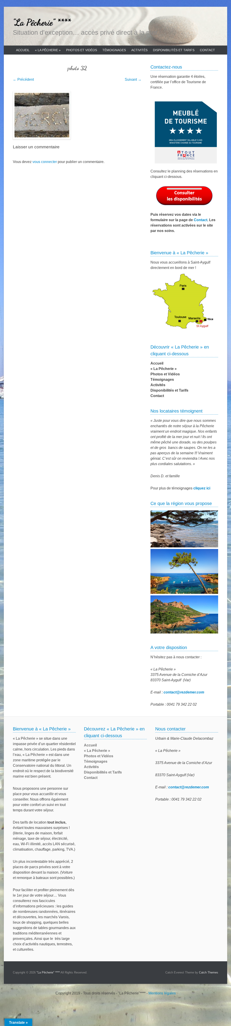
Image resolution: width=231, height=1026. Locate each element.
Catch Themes (208, 972)
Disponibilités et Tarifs (173, 50)
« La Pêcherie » (48, 50)
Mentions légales (162, 993)
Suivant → (133, 79)
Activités (139, 50)
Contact (207, 50)
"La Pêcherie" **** (42, 22)
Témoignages (114, 50)
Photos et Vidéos (81, 50)
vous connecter (44, 162)
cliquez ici (201, 488)
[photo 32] (77, 115)
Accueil (23, 50)
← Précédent (23, 79)
